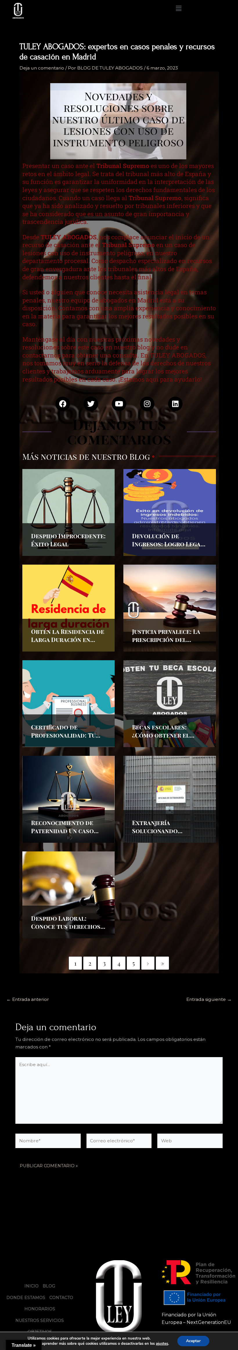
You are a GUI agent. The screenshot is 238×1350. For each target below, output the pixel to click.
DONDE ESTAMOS (25, 1297)
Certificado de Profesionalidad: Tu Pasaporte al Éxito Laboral (63, 739)
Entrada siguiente (209, 999)
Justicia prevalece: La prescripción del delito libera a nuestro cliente (166, 643)
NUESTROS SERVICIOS (39, 1320)
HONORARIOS (39, 1308)
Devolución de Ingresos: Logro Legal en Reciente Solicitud (168, 544)
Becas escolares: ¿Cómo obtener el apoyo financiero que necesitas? (165, 739)
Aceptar (193, 1341)
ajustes (162, 1343)
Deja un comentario (41, 68)
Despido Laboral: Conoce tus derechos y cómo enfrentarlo (68, 926)
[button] (178, 8)
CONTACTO (61, 1297)
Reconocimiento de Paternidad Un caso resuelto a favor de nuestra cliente (62, 835)
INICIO (31, 1286)
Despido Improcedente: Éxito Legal (68, 540)
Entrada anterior (27, 999)
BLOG (49, 1286)
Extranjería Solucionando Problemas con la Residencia (160, 835)
